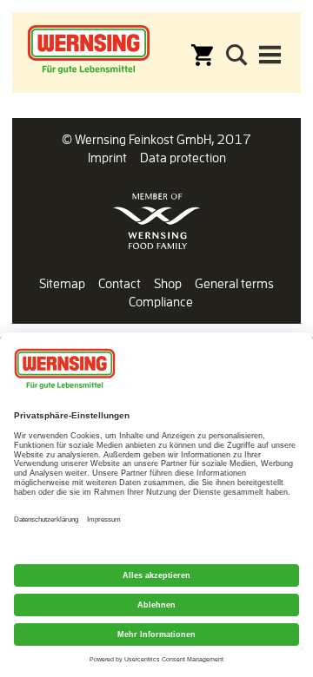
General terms (234, 283)
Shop (168, 283)
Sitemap (62, 283)
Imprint (107, 157)
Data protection (183, 157)
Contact (119, 283)
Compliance (161, 301)
